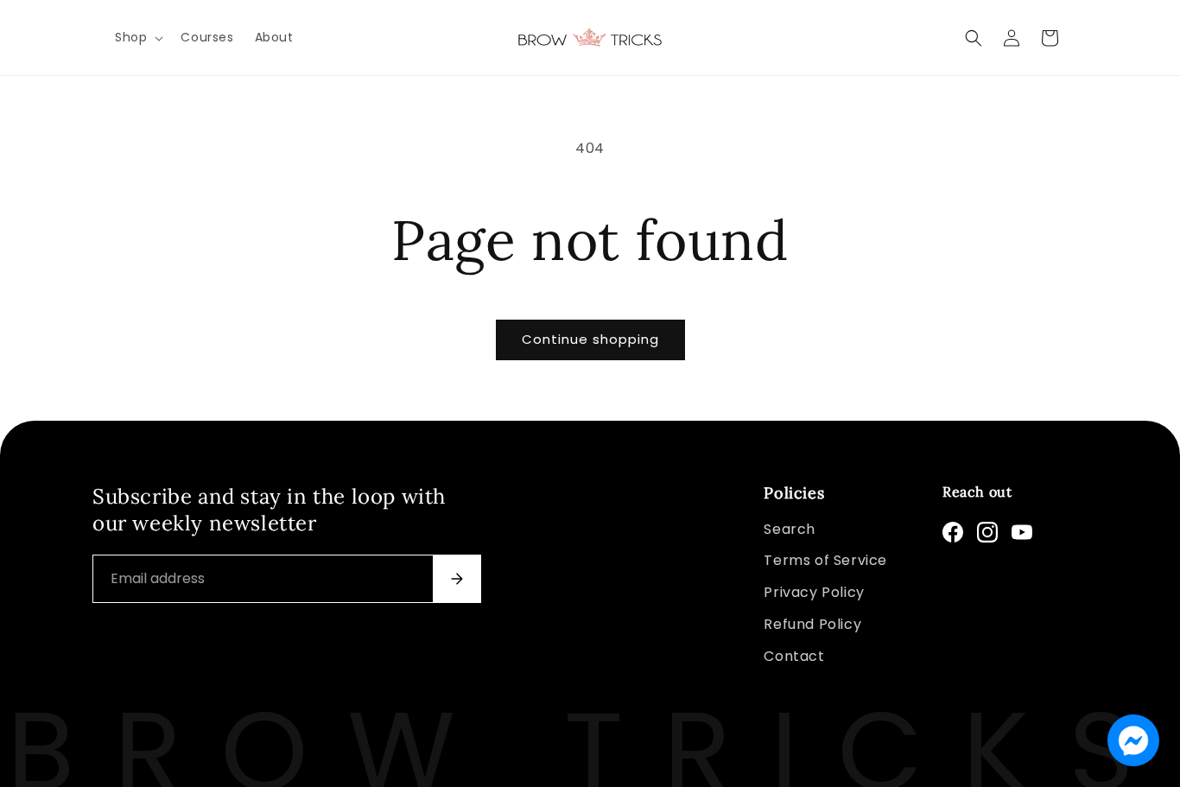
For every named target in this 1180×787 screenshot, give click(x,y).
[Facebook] (952, 532)
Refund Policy (812, 624)
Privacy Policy (814, 592)
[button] (137, 37)
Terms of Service (825, 560)
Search (789, 529)
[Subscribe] (457, 579)
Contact (794, 656)
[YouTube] (1022, 532)
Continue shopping (590, 339)
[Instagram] (987, 532)
